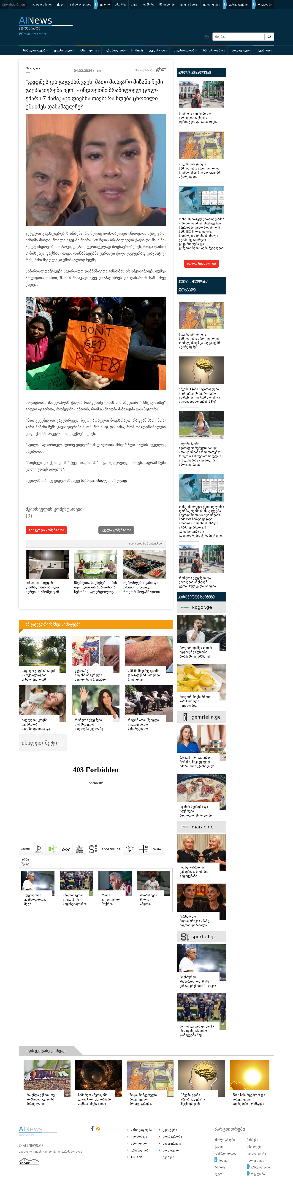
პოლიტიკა (240, 50)
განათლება (115, 50)
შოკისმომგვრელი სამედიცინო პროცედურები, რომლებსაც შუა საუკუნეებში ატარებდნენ (200, 170)
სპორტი (120, 4)
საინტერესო (213, 50)
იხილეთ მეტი (40, 742)
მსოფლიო (88, 50)
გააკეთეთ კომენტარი (46, 530)
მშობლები (167, 4)
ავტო (134, 4)
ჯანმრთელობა (80, 4)
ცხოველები (211, 4)
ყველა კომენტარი (116, 530)
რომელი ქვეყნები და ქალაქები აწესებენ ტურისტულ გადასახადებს (198, 118)
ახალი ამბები (42, 4)
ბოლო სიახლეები (201, 264)
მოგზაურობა (184, 50)
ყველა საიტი (188, 4)
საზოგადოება (34, 50)
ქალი (61, 4)
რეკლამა (265, 4)
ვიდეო (105, 4)
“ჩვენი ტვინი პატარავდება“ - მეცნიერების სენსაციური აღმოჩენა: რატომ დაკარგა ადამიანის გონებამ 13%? (200, 395)
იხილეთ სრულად (111, 480)
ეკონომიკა (63, 50)
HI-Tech (137, 50)
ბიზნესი (149, 4)
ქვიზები (264, 50)
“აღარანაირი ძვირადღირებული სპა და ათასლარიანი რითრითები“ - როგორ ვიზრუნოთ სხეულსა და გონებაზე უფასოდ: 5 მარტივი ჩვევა (201, 454)
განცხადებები (239, 4)
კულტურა (157, 50)
